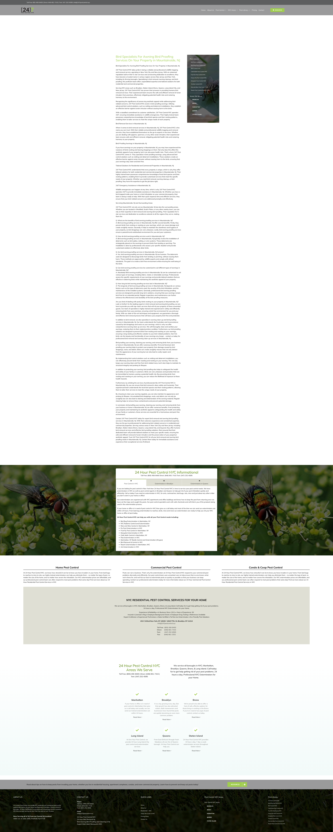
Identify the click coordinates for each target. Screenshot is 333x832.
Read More (137, 717)
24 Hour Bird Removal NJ (86, 819)
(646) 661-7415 (170, 630)
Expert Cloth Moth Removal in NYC (89, 824)
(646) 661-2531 (170, 634)
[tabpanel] (166, 518)
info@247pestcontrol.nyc (82, 2)
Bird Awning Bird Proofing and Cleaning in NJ (93, 822)
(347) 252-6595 (170, 632)
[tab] (131, 482)
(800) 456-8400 (170, 627)
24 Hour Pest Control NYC (86, 817)
